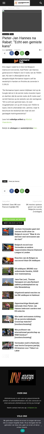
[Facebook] (11, 53)
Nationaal (11, 8)
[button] (3, 3)
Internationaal (7, 250)
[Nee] (41, 426)
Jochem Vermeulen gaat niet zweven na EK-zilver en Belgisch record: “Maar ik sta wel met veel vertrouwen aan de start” (27, 234)
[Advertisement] (22, 154)
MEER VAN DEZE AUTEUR (13, 223)
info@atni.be (32, 408)
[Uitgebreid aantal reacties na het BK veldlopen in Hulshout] (8, 295)
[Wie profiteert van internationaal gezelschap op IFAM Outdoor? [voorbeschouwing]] (8, 332)
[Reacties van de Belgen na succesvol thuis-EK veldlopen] (8, 260)
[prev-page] (3, 356)
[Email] (27, 53)
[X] (17, 53)
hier (35, 128)
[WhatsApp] (22, 53)
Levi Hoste (9, 50)
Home (4, 8)
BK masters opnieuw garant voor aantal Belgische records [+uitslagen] (34, 208)
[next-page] (7, 356)
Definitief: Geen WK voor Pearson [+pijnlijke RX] (11, 206)
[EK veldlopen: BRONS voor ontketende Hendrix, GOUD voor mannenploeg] (8, 271)
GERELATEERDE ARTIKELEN (14, 219)
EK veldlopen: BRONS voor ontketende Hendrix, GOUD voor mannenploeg (26, 271)
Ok (23, 431)
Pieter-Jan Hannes (14, 181)
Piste (18, 8)
